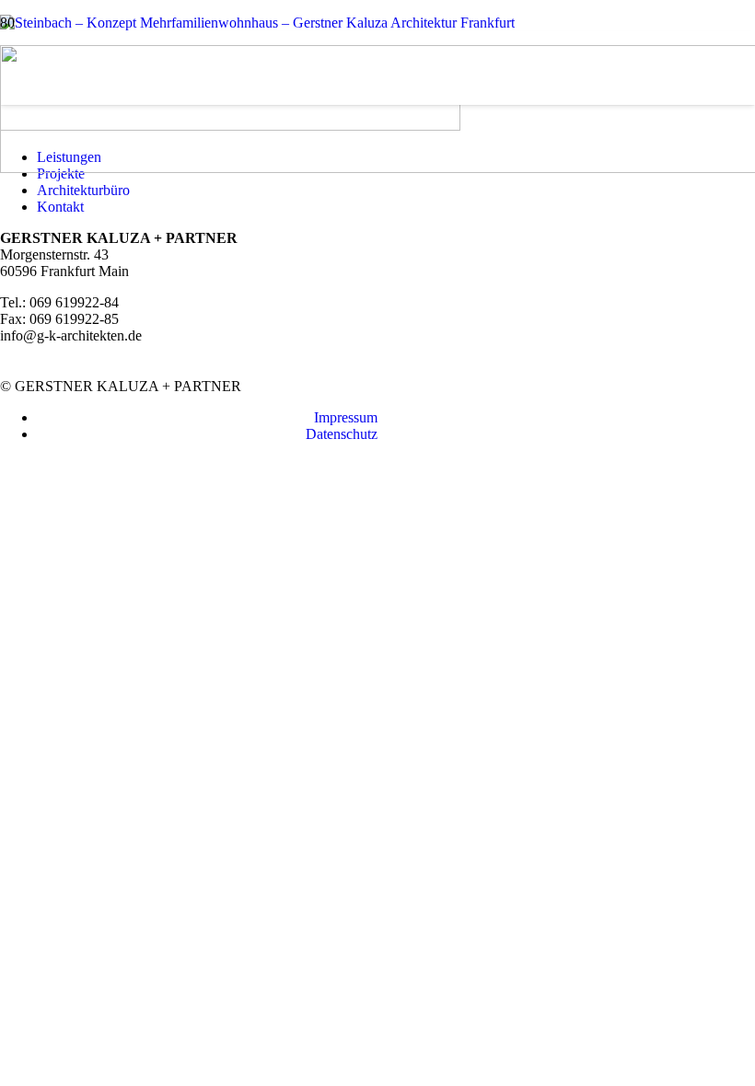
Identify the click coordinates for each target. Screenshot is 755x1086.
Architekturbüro (83, 190)
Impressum (346, 417)
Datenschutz (342, 434)
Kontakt (60, 206)
